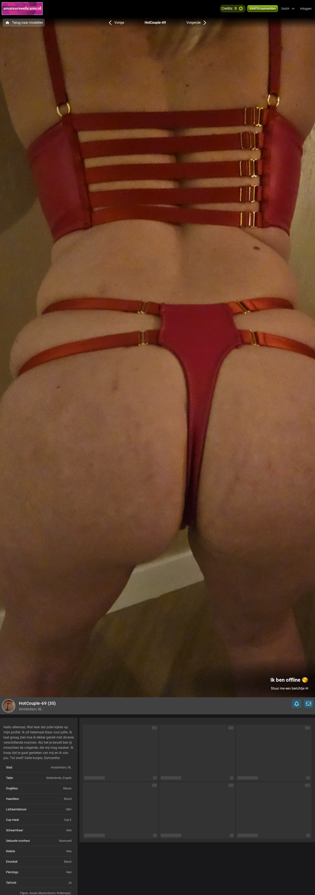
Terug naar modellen (27, 23)
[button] (288, 8)
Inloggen (306, 8)
